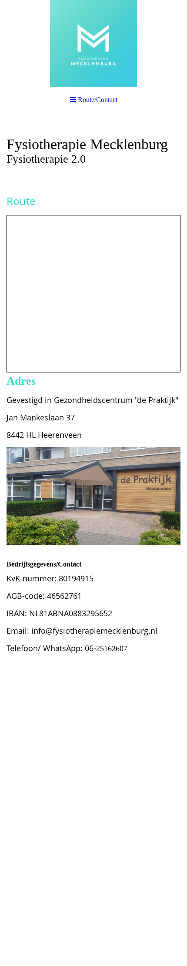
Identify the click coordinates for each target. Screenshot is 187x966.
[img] (93, 43)
